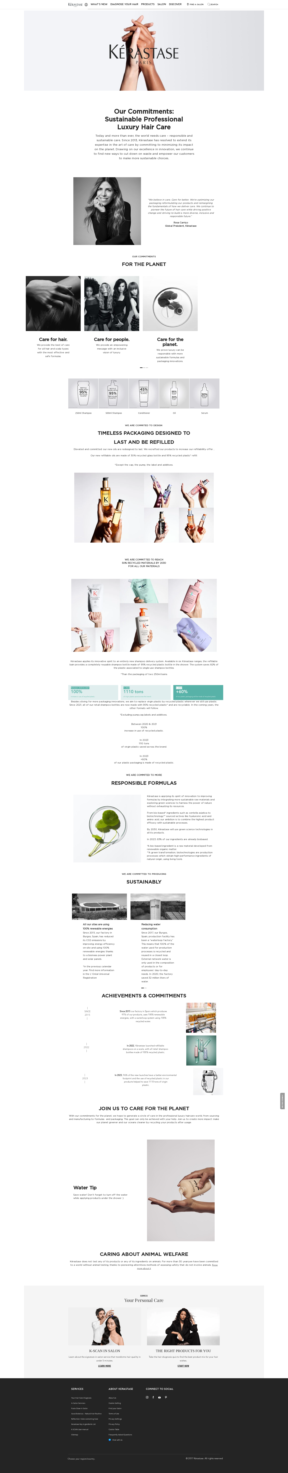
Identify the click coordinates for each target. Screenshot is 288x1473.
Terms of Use (114, 1413)
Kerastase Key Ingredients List (83, 1424)
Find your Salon (115, 1408)
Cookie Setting (115, 1403)
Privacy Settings (115, 1419)
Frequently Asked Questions (120, 1434)
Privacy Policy (114, 1424)
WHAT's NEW (99, 4)
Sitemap (74, 1434)
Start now (183, 1365)
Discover (175, 4)
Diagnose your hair (124, 4)
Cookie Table (114, 1429)
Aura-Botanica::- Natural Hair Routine (86, 1413)
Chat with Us (117, 1440)
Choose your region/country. (81, 1458)
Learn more (104, 1365)
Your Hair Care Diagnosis (81, 1398)
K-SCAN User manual (79, 1429)
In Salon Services (78, 1403)
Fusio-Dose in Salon (79, 1408)
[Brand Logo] (75, 5)
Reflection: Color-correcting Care (84, 1419)
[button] (283, 1101)
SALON (162, 4)
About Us (112, 1398)
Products (147, 4)
